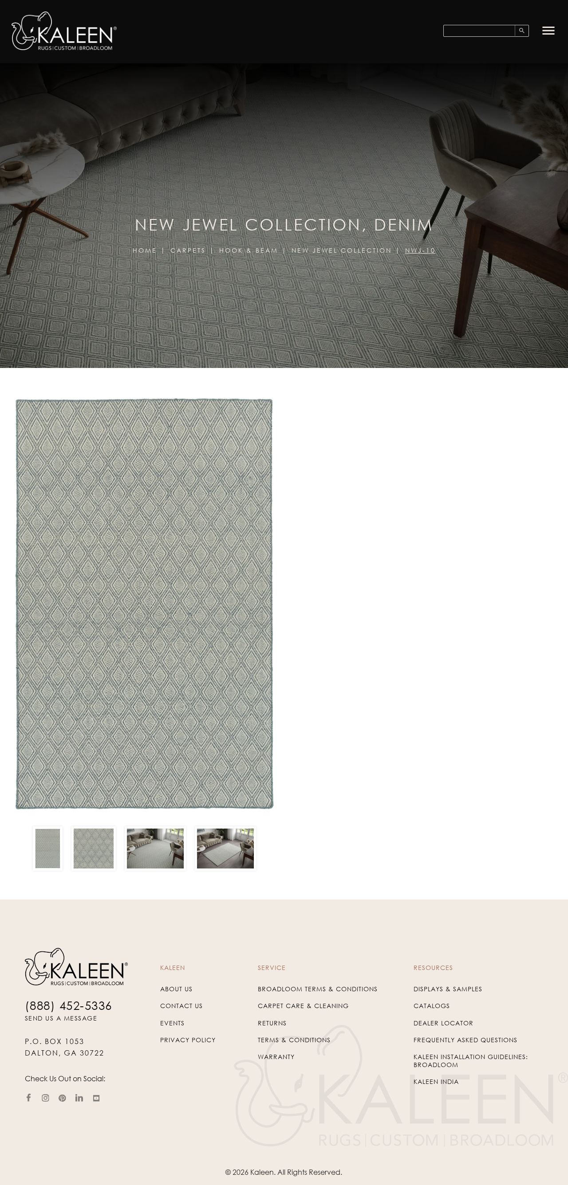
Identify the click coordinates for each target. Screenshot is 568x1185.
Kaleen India (436, 1081)
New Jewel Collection (342, 250)
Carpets (188, 250)
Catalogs (432, 1005)
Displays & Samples (448, 989)
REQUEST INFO (333, 729)
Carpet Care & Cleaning (303, 1005)
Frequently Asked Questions (465, 1040)
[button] (548, 30)
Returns (272, 1023)
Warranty (276, 1056)
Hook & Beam (248, 250)
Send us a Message (61, 1018)
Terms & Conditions (294, 1040)
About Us (176, 989)
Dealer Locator (443, 1023)
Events (172, 1023)
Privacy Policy (188, 1040)
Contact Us (181, 1005)
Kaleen (262, 1172)
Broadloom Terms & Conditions (318, 989)
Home (145, 250)
